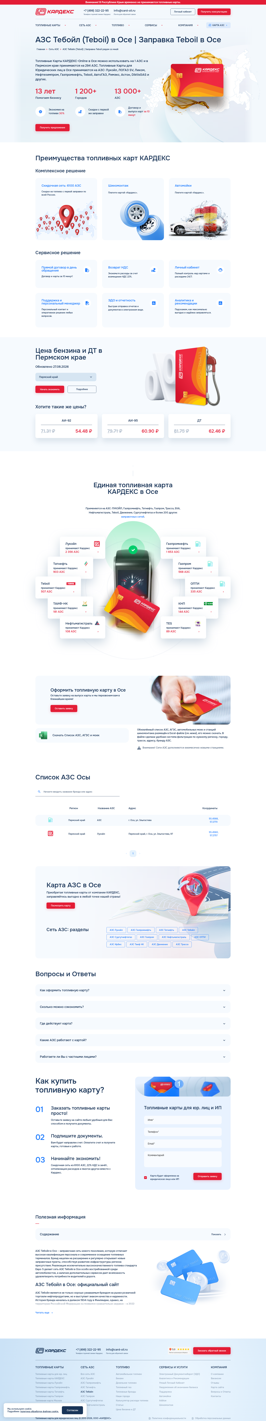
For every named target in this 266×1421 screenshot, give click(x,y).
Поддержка (165, 1391)
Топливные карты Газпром (49, 1396)
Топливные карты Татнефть (49, 1391)
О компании (217, 1374)
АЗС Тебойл (188, 930)
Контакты (216, 1396)
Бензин (119, 1378)
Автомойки (165, 1396)
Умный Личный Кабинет (172, 1382)
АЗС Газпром (147, 937)
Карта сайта (217, 1387)
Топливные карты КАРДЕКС (49, 1378)
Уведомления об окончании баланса (178, 1387)
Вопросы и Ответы (221, 1391)
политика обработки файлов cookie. (39, 1411)
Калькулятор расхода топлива (132, 1400)
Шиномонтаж (166, 1405)
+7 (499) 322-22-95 (96, 10)
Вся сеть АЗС (88, 1374)
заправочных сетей (132, 516)
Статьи (119, 1405)
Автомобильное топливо (129, 1374)
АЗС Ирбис (116, 944)
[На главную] (53, 11)
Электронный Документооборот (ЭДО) (179, 1374)
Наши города (123, 1396)
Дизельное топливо (126, 1382)
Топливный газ (123, 1387)
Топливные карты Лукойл (48, 1382)
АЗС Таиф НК (137, 944)
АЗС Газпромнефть (141, 930)
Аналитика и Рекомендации (174, 1378)
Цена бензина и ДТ (126, 1409)
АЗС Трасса (182, 944)
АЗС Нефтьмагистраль (174, 937)
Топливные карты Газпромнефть (52, 1387)
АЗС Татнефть (166, 930)
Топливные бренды (126, 1391)
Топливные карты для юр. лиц (51, 1374)
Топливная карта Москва (48, 1400)
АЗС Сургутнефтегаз (121, 937)
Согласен (72, 1410)
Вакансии (216, 1378)
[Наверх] (253, 1408)
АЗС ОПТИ (200, 937)
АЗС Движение (160, 944)
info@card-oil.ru (124, 10)
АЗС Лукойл (116, 930)
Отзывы (215, 1382)
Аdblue (162, 1400)
